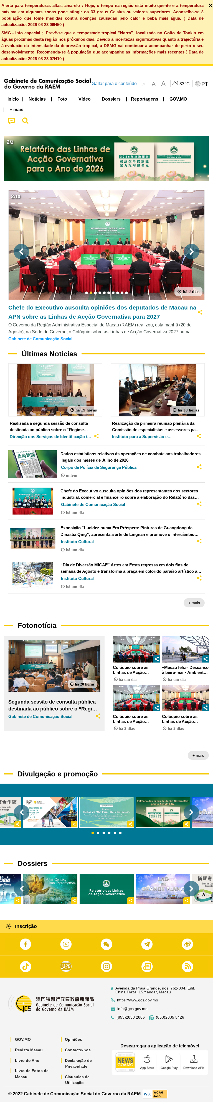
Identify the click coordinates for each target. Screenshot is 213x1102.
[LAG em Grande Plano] (163, 888)
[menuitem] (37, 99)
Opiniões (73, 1039)
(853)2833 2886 (130, 1017)
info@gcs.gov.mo (132, 1009)
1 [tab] (92, 833)
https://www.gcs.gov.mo (137, 1000)
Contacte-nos (78, 1050)
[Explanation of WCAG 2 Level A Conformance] (155, 1093)
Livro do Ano (27, 1060)
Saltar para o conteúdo (114, 83)
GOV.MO (23, 1039)
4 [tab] (109, 833)
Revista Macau (29, 1050)
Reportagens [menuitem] (144, 99)
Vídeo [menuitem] (84, 99)
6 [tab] (120, 833)
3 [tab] (103, 833)
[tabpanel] (106, 812)
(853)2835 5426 (170, 1017)
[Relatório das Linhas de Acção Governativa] (106, 888)
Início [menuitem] (13, 99)
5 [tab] (115, 833)
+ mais (194, 602)
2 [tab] (98, 833)
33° (184, 84)
